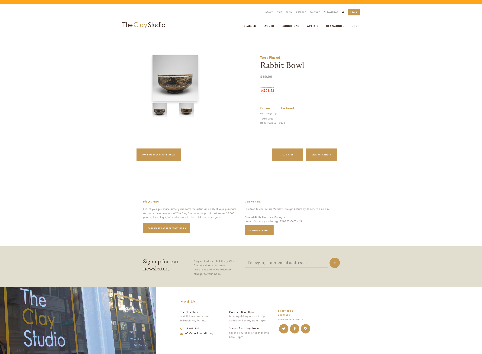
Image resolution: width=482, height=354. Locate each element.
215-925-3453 (192, 328)
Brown (265, 108)
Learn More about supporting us (166, 228)
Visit (279, 12)
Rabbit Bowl (5, 40)
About (269, 12)
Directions (284, 311)
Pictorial (287, 108)
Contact (315, 12)
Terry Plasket (270, 57)
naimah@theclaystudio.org (261, 221)
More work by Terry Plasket (158, 154)
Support (301, 12)
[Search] (343, 12)
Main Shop (287, 154)
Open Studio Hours (289, 319)
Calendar (332, 12)
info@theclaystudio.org (199, 333)
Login (353, 12)
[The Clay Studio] (143, 21)
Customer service (259, 230)
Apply (289, 12)
